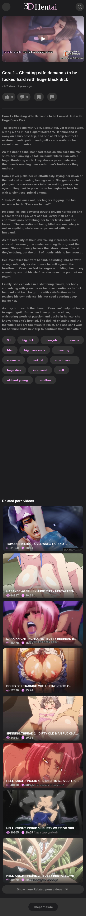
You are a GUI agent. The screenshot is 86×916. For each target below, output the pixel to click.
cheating (63, 350)
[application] (43, 39)
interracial (40, 370)
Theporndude (43, 907)
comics (74, 340)
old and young (17, 380)
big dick (28, 340)
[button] (43, 39)
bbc (10, 350)
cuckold (37, 360)
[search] (80, 7)
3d (9, 340)
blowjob (51, 340)
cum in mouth (65, 360)
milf (61, 370)
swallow (45, 380)
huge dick (14, 370)
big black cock (34, 350)
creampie (13, 360)
